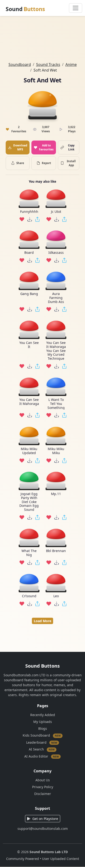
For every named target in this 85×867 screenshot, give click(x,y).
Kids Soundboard (42, 735)
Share (20, 163)
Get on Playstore (45, 818)
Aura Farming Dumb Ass (56, 298)
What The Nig (29, 553)
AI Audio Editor (41, 756)
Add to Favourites (46, 147)
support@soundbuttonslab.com (42, 828)
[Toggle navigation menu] (75, 8)
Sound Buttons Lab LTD (49, 852)
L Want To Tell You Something (56, 404)
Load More (42, 621)
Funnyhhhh (29, 212)
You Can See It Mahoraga (29, 402)
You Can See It (29, 345)
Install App (71, 163)
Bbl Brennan (56, 551)
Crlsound (29, 596)
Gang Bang (29, 294)
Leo (56, 596)
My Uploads (42, 721)
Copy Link (71, 147)
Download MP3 (20, 147)
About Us (42, 780)
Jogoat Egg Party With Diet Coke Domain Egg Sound (29, 502)
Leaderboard (41, 742)
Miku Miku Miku (56, 451)
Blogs (42, 728)
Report (46, 163)
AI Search (42, 749)
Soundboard (19, 64)
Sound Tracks (48, 64)
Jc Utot (56, 212)
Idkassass (56, 253)
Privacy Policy (42, 787)
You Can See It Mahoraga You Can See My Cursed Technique (56, 351)
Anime (71, 64)
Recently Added (42, 715)
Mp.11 (56, 494)
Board (29, 253)
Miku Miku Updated (29, 451)
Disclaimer (42, 793)
